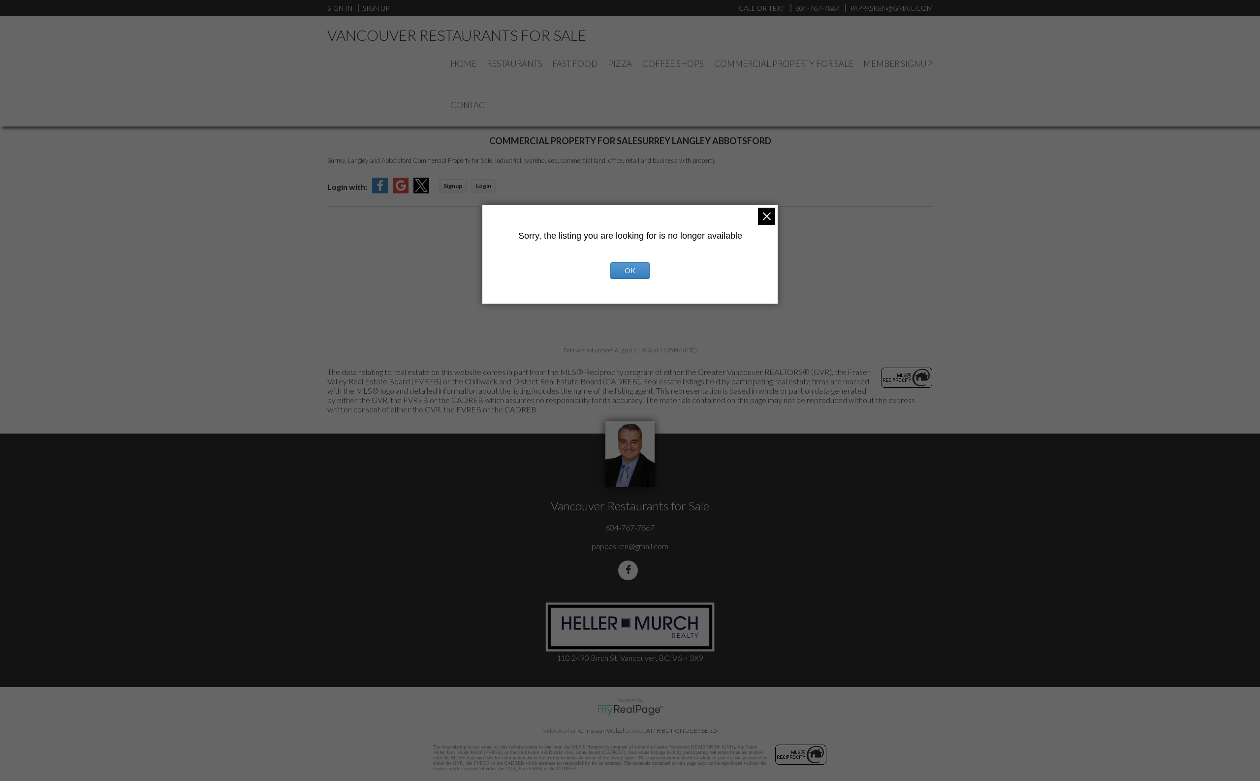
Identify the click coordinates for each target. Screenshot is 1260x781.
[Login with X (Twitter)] (421, 190)
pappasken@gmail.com (630, 546)
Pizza (620, 64)
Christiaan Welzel (601, 730)
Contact (469, 105)
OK (630, 270)
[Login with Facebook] (380, 190)
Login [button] (483, 185)
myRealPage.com (630, 710)
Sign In (339, 8)
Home (463, 64)
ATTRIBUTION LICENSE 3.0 (681, 730)
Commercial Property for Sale (783, 64)
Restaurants (514, 64)
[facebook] (630, 570)
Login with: (347, 186)
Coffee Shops (673, 64)
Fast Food (575, 64)
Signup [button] (452, 185)
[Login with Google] (401, 190)
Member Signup (897, 64)
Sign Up (376, 8)
